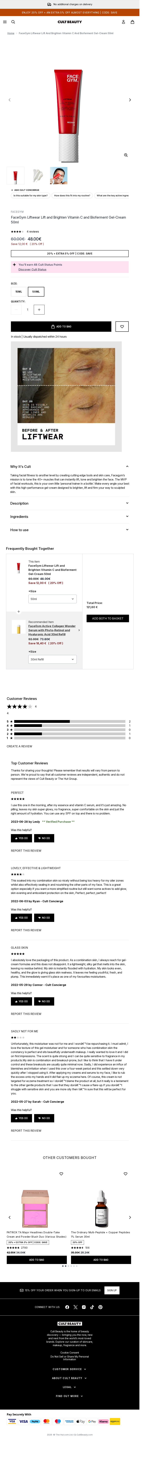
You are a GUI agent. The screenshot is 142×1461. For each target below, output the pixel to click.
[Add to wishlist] (122, 326)
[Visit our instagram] (84, 1307)
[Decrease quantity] (16, 309)
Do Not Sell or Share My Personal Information (70, 1358)
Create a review (19, 746)
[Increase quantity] (39, 309)
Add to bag (36, 1259)
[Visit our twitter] (75, 1307)
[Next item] (130, 1217)
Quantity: (18, 301)
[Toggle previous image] (9, 100)
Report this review (26, 850)
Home (10, 33)
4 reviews (33, 231)
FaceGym (17, 211)
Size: (14, 283)
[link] (123, 21)
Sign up (112, 1290)
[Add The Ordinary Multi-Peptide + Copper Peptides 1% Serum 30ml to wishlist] (125, 1174)
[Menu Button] (4, 21)
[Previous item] (9, 1217)
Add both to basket (107, 618)
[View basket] (132, 21)
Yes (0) (23, 838)
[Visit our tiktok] (92, 1307)
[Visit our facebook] (67, 1307)
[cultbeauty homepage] (70, 21)
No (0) (46, 838)
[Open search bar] (13, 21)
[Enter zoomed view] (126, 155)
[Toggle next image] (130, 100)
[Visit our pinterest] (100, 1307)
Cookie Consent (69, 1352)
